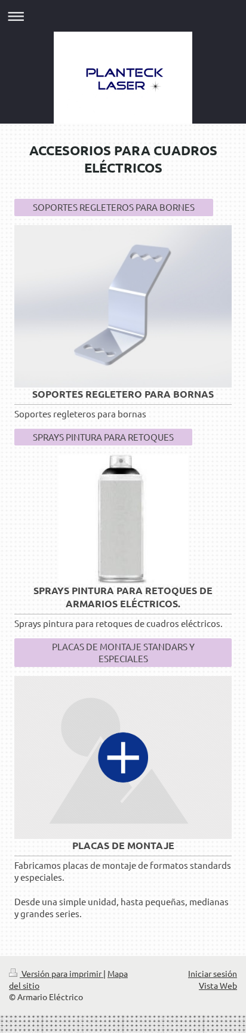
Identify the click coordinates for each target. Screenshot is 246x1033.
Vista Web (218, 985)
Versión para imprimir (61, 973)
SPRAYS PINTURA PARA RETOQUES (103, 436)
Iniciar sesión (212, 973)
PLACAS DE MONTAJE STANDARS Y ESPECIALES (123, 652)
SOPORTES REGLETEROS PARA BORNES (114, 207)
